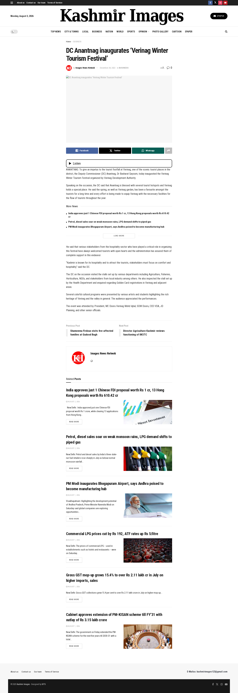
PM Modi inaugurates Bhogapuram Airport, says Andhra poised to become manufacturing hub (116, 226)
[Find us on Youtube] (225, 3)
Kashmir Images (23, 684)
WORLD (120, 31)
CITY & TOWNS (71, 31)
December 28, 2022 (107, 68)
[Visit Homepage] (122, 16)
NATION (109, 31)
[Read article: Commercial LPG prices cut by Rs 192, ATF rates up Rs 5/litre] (148, 550)
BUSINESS (97, 31)
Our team (41, 3)
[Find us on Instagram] (220, 3)
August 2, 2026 (74, 402)
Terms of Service (54, 3)
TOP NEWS (56, 31)
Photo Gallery (160, 31)
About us (20, 3)
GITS (43, 684)
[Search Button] (226, 31)
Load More (119, 236)
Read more (75, 422)
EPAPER (188, 31)
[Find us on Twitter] (215, 3)
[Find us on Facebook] (210, 3)
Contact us (31, 3)
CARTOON (176, 31)
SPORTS (131, 31)
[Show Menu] (12, 3)
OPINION (143, 31)
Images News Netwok (85, 68)
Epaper (220, 16)
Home (68, 41)
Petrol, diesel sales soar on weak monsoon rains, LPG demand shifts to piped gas (109, 221)
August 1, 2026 (74, 495)
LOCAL (85, 31)
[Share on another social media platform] (168, 151)
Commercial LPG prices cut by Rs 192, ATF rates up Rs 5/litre (112, 533)
